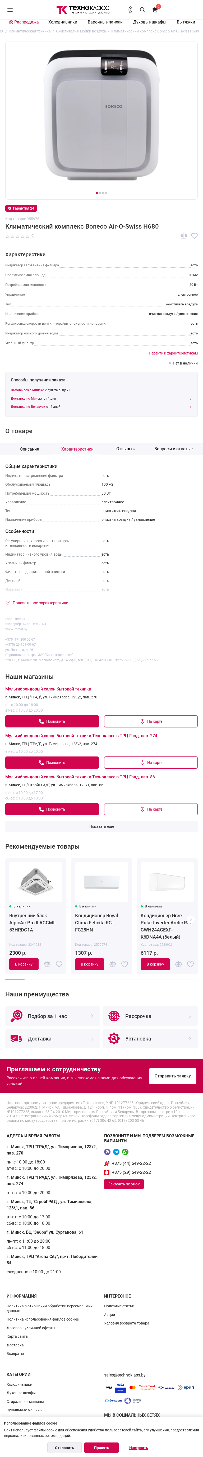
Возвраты (15, 1353)
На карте (154, 721)
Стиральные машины (25, 1401)
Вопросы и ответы (173, 448)
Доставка (15, 1345)
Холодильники (62, 22)
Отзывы (125, 448)
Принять (101, 1448)
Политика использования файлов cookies (43, 1319)
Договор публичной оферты (31, 1328)
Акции (109, 1315)
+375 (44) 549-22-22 (131, 1163)
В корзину (24, 964)
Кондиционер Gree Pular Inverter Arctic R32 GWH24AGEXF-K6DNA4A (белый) (166, 926)
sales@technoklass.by (125, 1375)
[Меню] (10, 10)
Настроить (138, 1448)
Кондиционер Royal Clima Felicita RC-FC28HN (96, 923)
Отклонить (64, 1448)
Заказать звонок (124, 1184)
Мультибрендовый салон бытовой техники (48, 689)
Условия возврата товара (126, 1323)
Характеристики (77, 449)
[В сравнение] (184, 236)
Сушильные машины (25, 1410)
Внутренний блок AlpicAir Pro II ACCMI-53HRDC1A (32, 923)
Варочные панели (105, 22)
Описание (29, 449)
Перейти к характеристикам (173, 353)
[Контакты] (130, 9)
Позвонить (55, 721)
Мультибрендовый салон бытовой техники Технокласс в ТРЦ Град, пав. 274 (81, 735)
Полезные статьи (119, 1306)
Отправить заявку (173, 1075)
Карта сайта (17, 1336)
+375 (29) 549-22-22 (131, 1172)
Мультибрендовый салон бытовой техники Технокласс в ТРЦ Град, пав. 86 (80, 776)
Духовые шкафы (149, 22)
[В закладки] (194, 236)
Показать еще (101, 826)
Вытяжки (186, 22)
